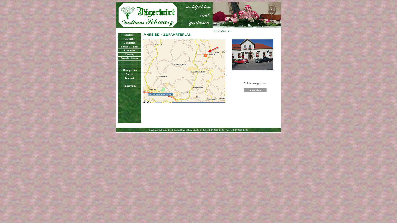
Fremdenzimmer (129, 58)
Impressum (129, 85)
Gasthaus (129, 38)
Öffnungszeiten (129, 70)
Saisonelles (129, 50)
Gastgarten (129, 42)
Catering (129, 54)
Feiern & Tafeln (129, 46)
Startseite (129, 34)
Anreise (130, 74)
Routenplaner (255, 90)
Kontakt (129, 78)
